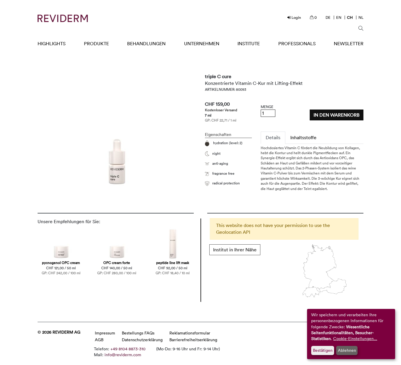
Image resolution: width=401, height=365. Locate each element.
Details (273, 137)
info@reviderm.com (123, 354)
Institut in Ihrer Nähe (235, 250)
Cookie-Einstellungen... (355, 338)
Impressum (105, 333)
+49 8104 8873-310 (128, 348)
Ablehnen (347, 350)
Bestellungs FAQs (138, 333)
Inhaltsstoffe (303, 137)
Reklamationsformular (189, 333)
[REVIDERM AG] (63, 18)
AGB (99, 339)
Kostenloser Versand (221, 109)
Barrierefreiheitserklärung (193, 339)
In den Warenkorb (337, 115)
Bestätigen (323, 350)
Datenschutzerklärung (142, 339)
